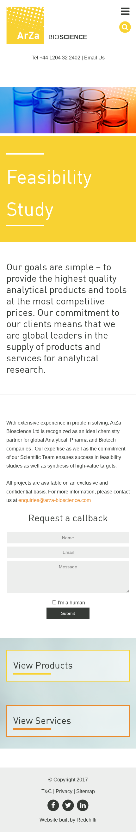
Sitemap (85, 791)
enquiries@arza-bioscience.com (54, 500)
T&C (46, 791)
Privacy (64, 791)
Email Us (94, 57)
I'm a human (71, 602)
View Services (42, 720)
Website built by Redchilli (68, 820)
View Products (43, 665)
